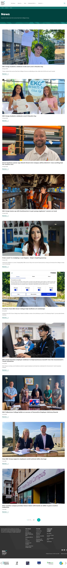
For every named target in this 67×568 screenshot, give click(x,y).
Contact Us (40, 3)
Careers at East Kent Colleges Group (29, 547)
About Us (19, 3)
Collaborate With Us (31, 3)
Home (3, 7)
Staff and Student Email (50, 539)
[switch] (27, 290)
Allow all (48, 294)
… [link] (31, 519)
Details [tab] (33, 276)
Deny (18, 294)
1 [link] (27, 519)
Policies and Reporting (38, 533)
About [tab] (49, 276)
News (25, 3)
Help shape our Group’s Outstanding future (29, 534)
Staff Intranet (49, 541)
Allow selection (33, 294)
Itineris (66, 553)
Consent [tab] (17, 276)
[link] (38, 520)
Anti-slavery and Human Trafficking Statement (39, 540)
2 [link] (28, 519)
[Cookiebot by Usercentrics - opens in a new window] (51, 273)
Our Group (13, 3)
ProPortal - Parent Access (50, 536)
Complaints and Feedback (28, 543)
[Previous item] (1, 563)
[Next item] (65, 563)
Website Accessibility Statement (40, 537)
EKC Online (49, 533)
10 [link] (33, 519)
